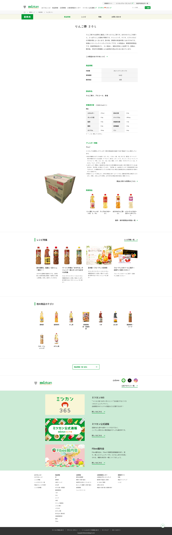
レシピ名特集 (37, 487)
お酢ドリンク (58, 482)
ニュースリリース (80, 490)
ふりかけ (57, 508)
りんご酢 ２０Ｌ (49, 12)
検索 (148, 7)
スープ (57, 498)
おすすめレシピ (38, 477)
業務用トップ (32, 12)
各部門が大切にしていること (83, 482)
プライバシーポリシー (74, 530)
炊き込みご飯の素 (60, 513)
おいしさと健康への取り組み (83, 485)
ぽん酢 (57, 485)
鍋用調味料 (58, 490)
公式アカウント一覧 (128, 386)
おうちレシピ (46, 7)
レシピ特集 (37, 479)
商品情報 (55, 7)
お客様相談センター (74, 7)
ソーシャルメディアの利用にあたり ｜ (92, 530)
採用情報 (78, 487)
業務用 (27, 17)
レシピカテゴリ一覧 (39, 482)
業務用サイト (121, 475)
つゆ (56, 492)
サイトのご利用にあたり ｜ (59, 530)
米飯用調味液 (58, 516)
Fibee (56, 521)
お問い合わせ (116, 17)
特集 (100, 17)
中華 (56, 500)
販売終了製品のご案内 (103, 479)
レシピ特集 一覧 (129, 239)
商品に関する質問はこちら (126, 181)
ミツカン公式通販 (89, 7)
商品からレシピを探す (40, 485)
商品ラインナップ (122, 479)
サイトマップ (107, 530)
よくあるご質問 (101, 482)
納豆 (56, 518)
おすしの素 (58, 511)
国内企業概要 (79, 477)
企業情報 (63, 7)
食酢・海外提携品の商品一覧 (125, 220)
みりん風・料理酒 (60, 487)
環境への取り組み (80, 479)
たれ (56, 495)
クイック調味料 (59, 503)
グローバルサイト (116, 530)
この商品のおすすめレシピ (95, 56)
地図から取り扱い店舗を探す (104, 487)
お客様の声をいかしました (104, 477)
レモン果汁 (58, 505)
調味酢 (57, 479)
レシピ (83, 17)
